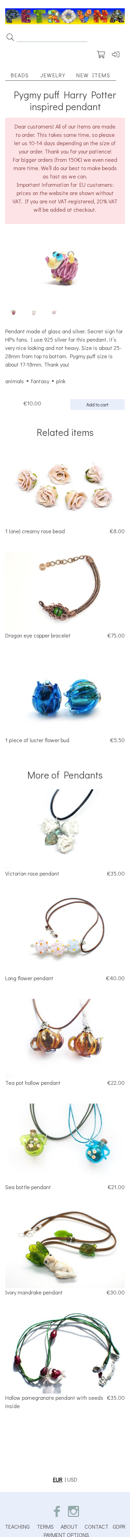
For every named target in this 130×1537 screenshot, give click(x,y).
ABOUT (69, 1526)
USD (72, 1479)
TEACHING (17, 1526)
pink (61, 381)
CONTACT (97, 1526)
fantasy (40, 381)
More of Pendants (65, 774)
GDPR (119, 1526)
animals (14, 381)
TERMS (45, 1526)
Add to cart (97, 404)
